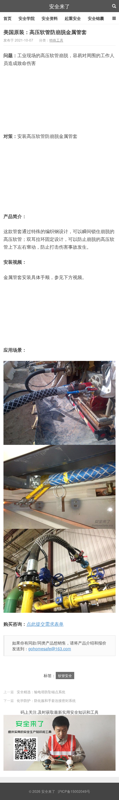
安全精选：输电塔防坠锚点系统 (41, 691)
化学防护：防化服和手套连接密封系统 (46, 700)
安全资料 (50, 18)
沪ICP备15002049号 (74, 791)
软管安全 (65, 675)
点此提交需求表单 (45, 624)
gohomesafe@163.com (49, 648)
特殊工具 (56, 40)
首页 (7, 18)
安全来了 (59, 6)
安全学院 (26, 18)
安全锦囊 (96, 18)
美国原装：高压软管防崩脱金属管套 (45, 32)
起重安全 (73, 18)
